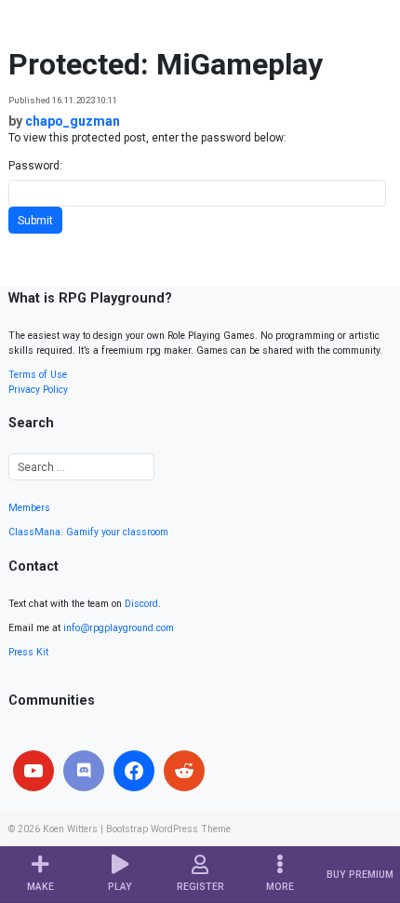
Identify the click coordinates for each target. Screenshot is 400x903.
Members (29, 508)
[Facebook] (134, 771)
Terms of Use (37, 375)
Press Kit (28, 652)
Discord (141, 604)
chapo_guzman (72, 121)
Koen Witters (70, 829)
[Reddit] (184, 771)
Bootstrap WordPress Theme (168, 829)
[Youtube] (33, 771)
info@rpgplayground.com (118, 628)
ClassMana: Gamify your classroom (88, 532)
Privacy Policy (38, 390)
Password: (35, 165)
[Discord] (84, 771)
